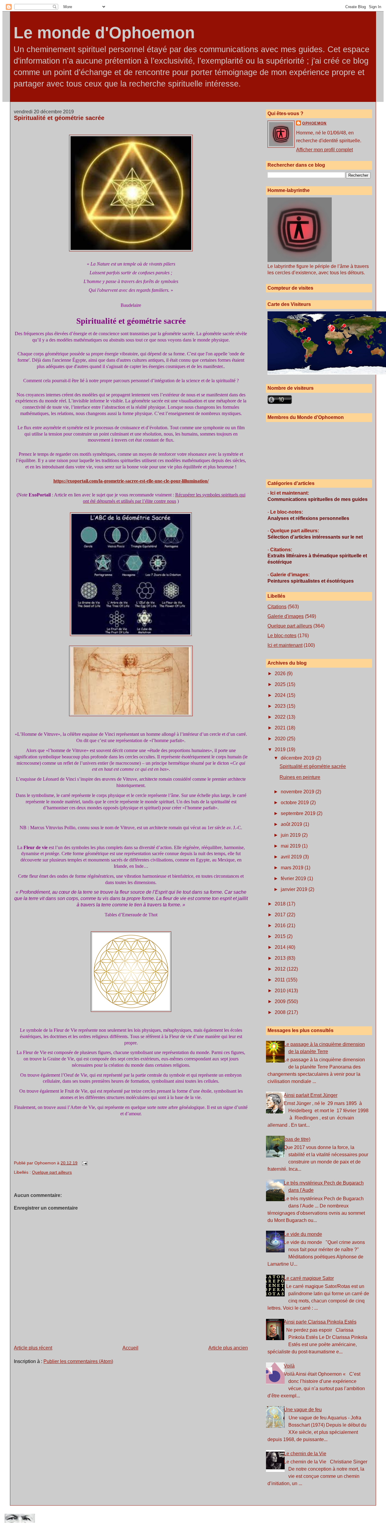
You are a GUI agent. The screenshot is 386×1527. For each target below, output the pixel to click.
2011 (280, 979)
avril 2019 (292, 856)
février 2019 (294, 878)
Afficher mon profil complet (324, 149)
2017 (281, 914)
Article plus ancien (228, 1347)
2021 (281, 727)
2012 (281, 968)
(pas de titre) (297, 1139)
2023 (281, 706)
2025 (281, 684)
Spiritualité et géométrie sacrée (59, 118)
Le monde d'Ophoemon (104, 33)
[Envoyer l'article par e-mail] (84, 1162)
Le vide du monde (303, 1234)
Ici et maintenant (284, 645)
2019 (281, 749)
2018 (281, 903)
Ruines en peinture (300, 777)
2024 (281, 695)
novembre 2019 (298, 791)
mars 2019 (293, 867)
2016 (281, 925)
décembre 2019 (298, 757)
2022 (281, 716)
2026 (281, 673)
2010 (281, 990)
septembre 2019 (299, 813)
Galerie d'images (285, 616)
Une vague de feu (303, 1409)
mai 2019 (291, 846)
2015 (281, 936)
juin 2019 (291, 835)
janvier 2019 (294, 889)
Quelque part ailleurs (52, 1172)
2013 (281, 958)
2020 (281, 738)
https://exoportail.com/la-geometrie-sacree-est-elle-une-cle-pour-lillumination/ (131, 480)
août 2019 (292, 824)
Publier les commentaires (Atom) (78, 1361)
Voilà (289, 1365)
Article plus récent (33, 1347)
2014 (281, 947)
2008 (281, 1012)
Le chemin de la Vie (305, 1453)
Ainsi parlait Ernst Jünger (310, 1095)
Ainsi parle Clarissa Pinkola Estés (320, 1321)
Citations (276, 606)
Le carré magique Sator (309, 1278)
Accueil (130, 1347)
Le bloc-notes (281, 635)
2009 (281, 1001)
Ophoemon (314, 123)
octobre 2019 (295, 802)
